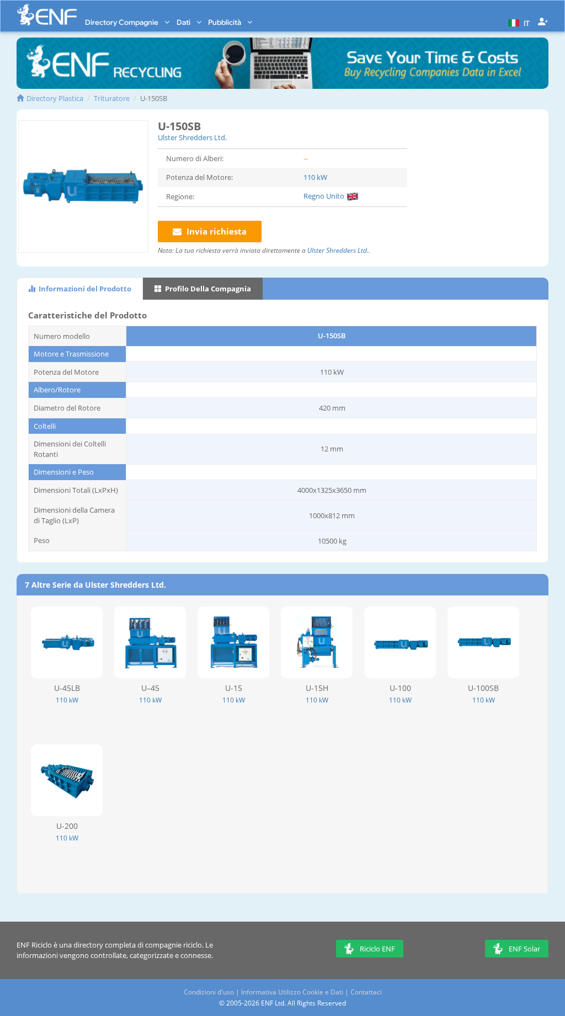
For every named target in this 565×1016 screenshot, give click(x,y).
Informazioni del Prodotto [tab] (84, 289)
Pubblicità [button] (225, 22)
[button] (517, 22)
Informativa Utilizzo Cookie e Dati (292, 992)
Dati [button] (184, 22)
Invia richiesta (215, 231)
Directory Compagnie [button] (122, 22)
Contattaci (366, 992)
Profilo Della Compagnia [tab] (207, 289)
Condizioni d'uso (209, 992)
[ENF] (47, 14)
